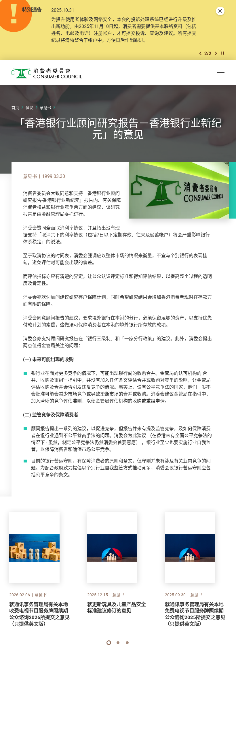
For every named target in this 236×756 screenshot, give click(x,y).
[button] (200, 53)
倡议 (29, 107)
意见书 (45, 107)
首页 (15, 107)
